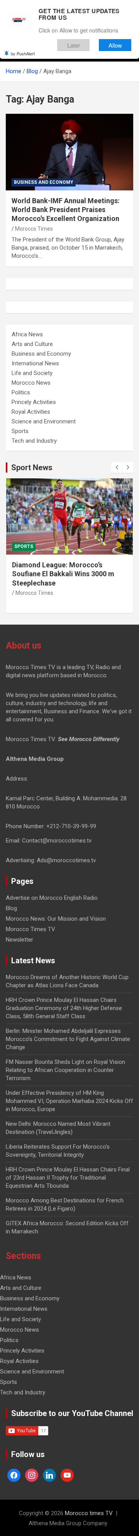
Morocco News (31, 382)
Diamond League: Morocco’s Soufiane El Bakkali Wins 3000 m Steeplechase (63, 574)
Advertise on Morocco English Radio (52, 897)
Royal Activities (31, 411)
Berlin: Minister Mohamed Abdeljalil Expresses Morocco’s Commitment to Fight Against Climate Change (68, 1039)
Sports (20, 431)
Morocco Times (34, 229)
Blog (11, 908)
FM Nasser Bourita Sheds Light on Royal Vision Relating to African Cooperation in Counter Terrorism (65, 1070)
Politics (21, 392)
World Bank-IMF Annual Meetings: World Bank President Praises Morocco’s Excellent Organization (66, 210)
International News (35, 363)
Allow (115, 45)
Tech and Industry (34, 440)
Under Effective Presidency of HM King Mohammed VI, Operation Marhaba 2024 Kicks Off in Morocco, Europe (69, 1101)
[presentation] (116, 467)
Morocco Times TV (30, 929)
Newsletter (19, 939)
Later (73, 45)
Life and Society (32, 373)
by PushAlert (23, 53)
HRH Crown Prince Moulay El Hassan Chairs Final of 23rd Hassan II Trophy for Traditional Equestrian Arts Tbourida (68, 1177)
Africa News (27, 334)
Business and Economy (43, 182)
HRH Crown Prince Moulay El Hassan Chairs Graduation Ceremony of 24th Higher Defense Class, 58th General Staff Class (64, 1008)
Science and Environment (44, 421)
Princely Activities (34, 402)
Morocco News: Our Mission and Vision (56, 918)
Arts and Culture (32, 344)
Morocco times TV (89, 1513)
